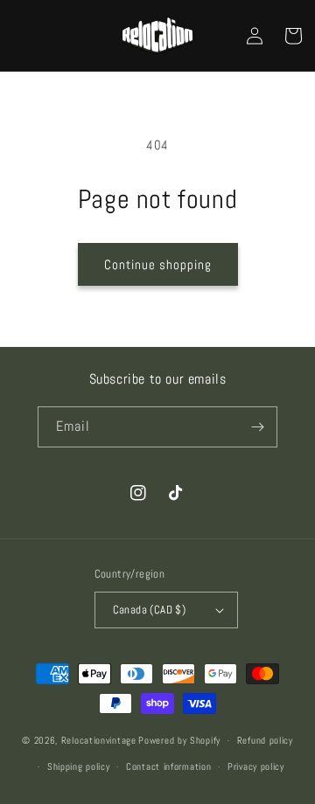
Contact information (168, 766)
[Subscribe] (257, 426)
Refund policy (265, 740)
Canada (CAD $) (149, 609)
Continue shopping (158, 264)
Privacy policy (256, 766)
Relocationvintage (98, 740)
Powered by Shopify (179, 740)
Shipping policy (78, 766)
